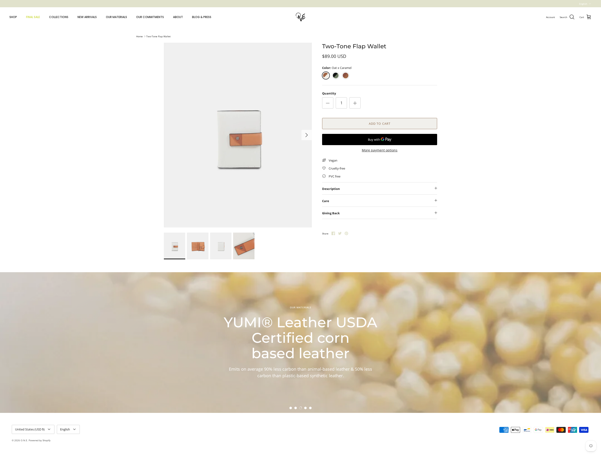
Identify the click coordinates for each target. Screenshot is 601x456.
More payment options (379, 150)
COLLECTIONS (58, 17)
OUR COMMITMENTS (150, 17)
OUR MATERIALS (116, 17)
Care (325, 201)
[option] (238, 135)
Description (331, 189)
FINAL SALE (33, 17)
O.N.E (24, 440)
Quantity (329, 93)
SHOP (13, 17)
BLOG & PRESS (201, 17)
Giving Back (331, 213)
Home (139, 36)
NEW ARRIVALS (87, 17)
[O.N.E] (300, 17)
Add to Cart (379, 123)
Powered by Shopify (39, 440)
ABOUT (178, 17)
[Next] (306, 135)
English (583, 3)
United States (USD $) (30, 429)
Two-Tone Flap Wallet (158, 36)
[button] (290, 408)
